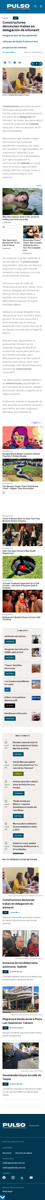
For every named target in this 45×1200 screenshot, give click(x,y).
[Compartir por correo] (19, 62)
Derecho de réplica (24, 1153)
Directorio (7, 1153)
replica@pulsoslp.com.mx (13, 1168)
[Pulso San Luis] (18, 6)
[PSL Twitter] (22, 1178)
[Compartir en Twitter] (10, 62)
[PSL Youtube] (31, 1178)
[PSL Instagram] (13, 1178)
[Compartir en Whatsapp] (14, 62)
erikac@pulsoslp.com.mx (13, 1163)
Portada (5, 18)
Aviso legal (7, 1191)
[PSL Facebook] (4, 1178)
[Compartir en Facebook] (4, 62)
